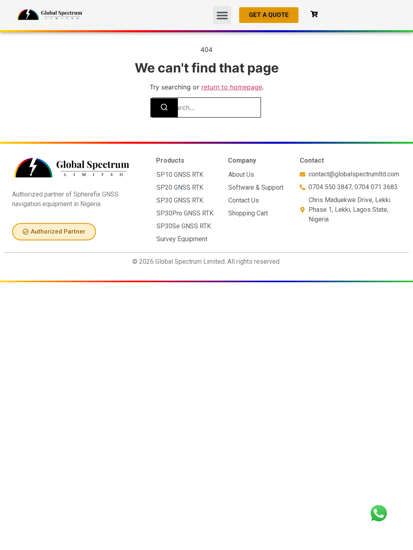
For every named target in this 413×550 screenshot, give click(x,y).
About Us (241, 174)
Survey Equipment (181, 239)
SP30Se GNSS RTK (183, 226)
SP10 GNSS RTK (179, 174)
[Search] (164, 107)
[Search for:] (206, 107)
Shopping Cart (248, 213)
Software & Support (256, 187)
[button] (222, 15)
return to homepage (231, 87)
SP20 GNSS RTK (179, 187)
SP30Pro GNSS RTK (184, 213)
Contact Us (243, 200)
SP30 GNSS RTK (179, 200)
